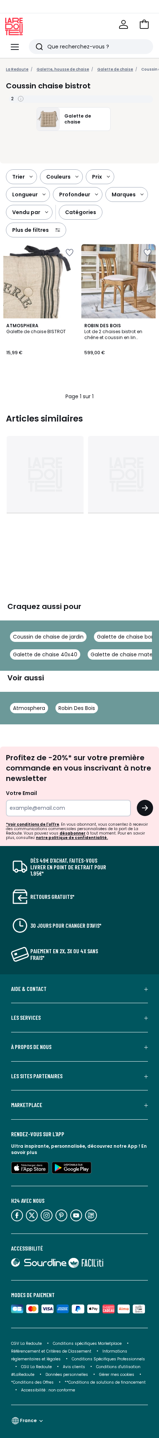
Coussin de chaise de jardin (48, 636)
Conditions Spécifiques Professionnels (108, 1359)
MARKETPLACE (26, 1105)
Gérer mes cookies (116, 1374)
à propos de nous (31, 1046)
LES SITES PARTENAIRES (36, 1076)
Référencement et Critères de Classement (51, 1351)
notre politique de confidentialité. (72, 837)
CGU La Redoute (36, 1367)
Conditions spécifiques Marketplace (87, 1343)
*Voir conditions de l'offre (32, 824)
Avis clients (74, 1367)
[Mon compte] (123, 24)
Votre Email (21, 793)
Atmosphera (29, 708)
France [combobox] (28, 1420)
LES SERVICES (26, 1017)
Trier (18, 176)
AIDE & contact (29, 988)
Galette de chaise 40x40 (45, 654)
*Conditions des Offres (32, 1382)
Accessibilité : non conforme (48, 1390)
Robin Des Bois (76, 708)
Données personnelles (66, 1374)
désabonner (72, 833)
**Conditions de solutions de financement (106, 1382)
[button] (144, 24)
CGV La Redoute (26, 1343)
